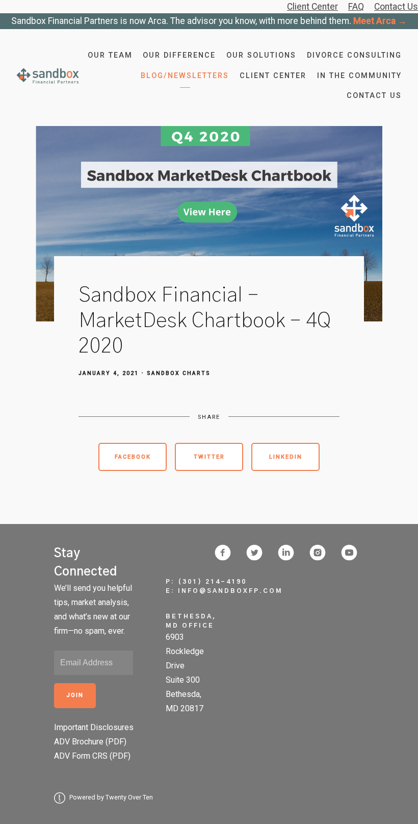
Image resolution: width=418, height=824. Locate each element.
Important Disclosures (94, 727)
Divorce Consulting (354, 55)
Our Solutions (261, 55)
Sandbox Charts (179, 373)
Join (75, 695)
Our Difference (179, 55)
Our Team (110, 55)
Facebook (133, 457)
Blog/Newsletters (185, 75)
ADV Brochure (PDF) (90, 741)
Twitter (209, 457)
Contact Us (374, 95)
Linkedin (285, 457)
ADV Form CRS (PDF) (92, 756)
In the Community (359, 75)
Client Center (273, 75)
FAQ (356, 7)
